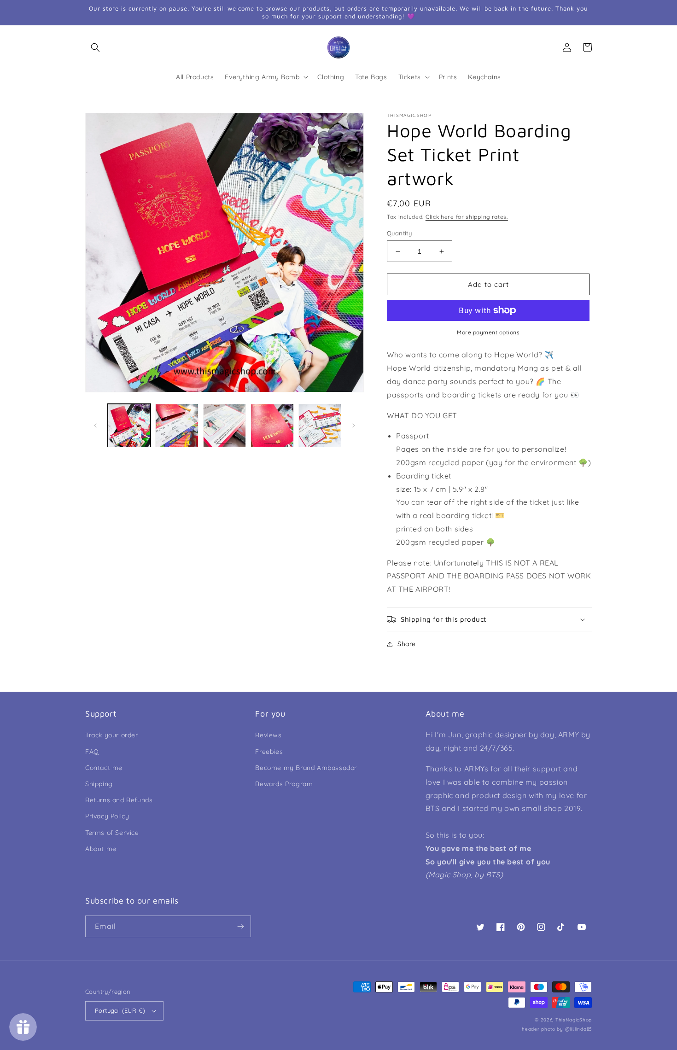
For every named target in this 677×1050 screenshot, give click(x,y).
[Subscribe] (240, 926)
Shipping (99, 784)
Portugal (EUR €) (120, 1010)
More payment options (488, 332)
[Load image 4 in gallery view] (272, 425)
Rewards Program (284, 784)
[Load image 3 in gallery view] (224, 425)
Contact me (104, 768)
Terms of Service (112, 832)
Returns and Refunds (118, 800)
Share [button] (406, 644)
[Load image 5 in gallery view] (319, 425)
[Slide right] (354, 425)
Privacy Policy (107, 816)
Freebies (269, 751)
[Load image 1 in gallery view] (129, 425)
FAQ (92, 751)
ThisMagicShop (573, 1020)
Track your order (111, 735)
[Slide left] (95, 425)
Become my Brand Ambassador (306, 768)
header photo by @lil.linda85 (557, 1029)
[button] (95, 47)
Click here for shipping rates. (467, 216)
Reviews (268, 735)
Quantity (399, 233)
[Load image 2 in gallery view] (176, 425)
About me (101, 849)
